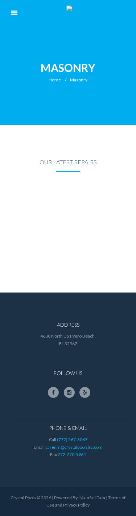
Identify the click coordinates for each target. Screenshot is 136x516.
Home (55, 79)
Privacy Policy (76, 505)
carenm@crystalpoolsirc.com (74, 447)
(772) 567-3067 (72, 439)
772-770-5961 (72, 454)
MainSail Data (92, 497)
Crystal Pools (23, 497)
